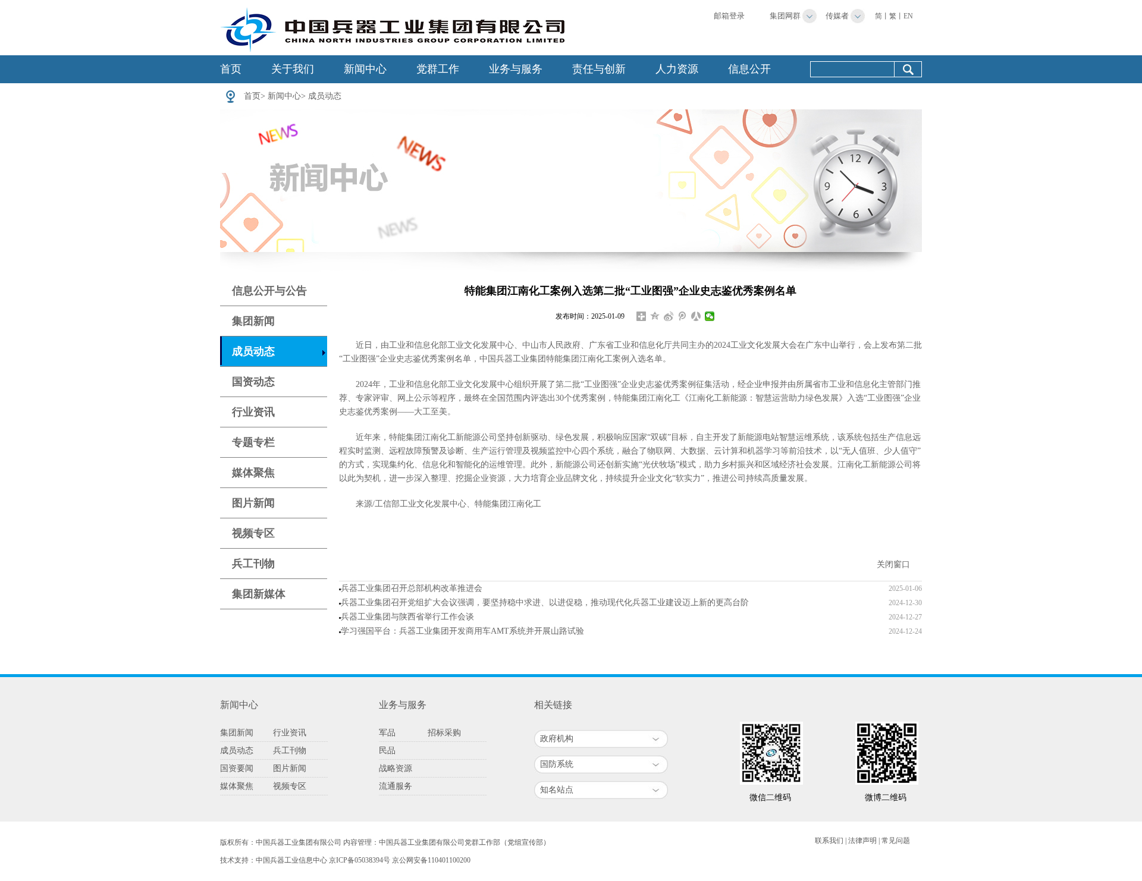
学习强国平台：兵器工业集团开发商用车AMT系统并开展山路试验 (462, 631)
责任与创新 (599, 69)
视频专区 (253, 533)
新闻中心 (365, 69)
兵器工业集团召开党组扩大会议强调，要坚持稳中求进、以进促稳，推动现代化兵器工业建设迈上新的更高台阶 (545, 602)
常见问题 (895, 840)
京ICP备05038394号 (359, 860)
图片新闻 (253, 503)
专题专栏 (253, 442)
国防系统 (556, 764)
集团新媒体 (259, 594)
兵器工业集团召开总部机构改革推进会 (411, 588)
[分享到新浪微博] (669, 316)
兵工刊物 (253, 563)
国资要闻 (236, 768)
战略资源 (395, 768)
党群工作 (437, 69)
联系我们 (829, 840)
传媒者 (837, 15)
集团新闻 (253, 321)
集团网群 (785, 15)
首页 (230, 69)
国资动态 (253, 382)
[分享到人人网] (696, 316)
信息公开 (749, 69)
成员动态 (324, 96)
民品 (387, 750)
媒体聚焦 (253, 473)
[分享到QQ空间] (655, 316)
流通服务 (395, 786)
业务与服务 (515, 69)
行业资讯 (253, 412)
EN (908, 16)
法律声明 (862, 840)
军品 (387, 732)
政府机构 (556, 738)
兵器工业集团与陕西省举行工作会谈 (407, 616)
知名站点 (556, 789)
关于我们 (292, 69)
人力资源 (676, 69)
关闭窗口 (893, 564)
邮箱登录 (729, 15)
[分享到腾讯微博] (682, 316)
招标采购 (444, 732)
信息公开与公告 (269, 291)
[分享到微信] (710, 316)
